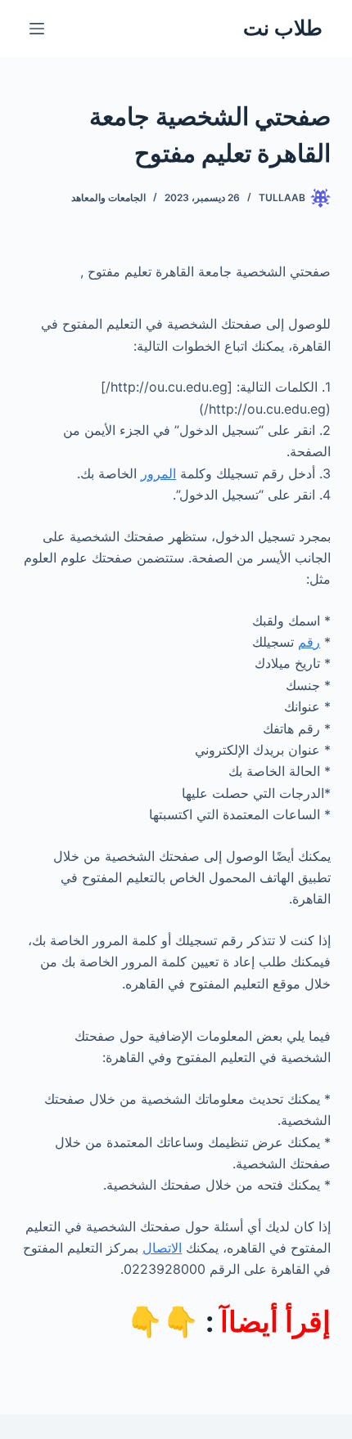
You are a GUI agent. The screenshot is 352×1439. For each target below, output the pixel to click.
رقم (309, 642)
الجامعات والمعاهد (108, 197)
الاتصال (162, 1248)
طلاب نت (283, 28)
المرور (158, 473)
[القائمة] (36, 28)
